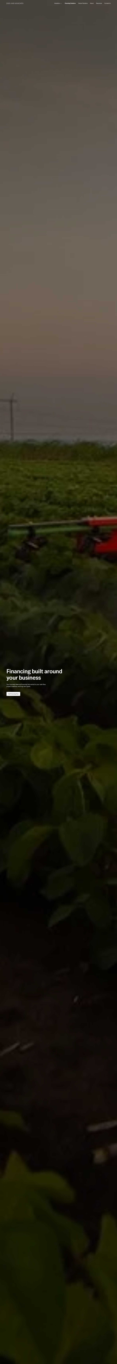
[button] (58, 3)
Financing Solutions (70, 3)
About (92, 3)
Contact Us (107, 3)
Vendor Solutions (83, 3)
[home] (14, 3)
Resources (99, 3)
